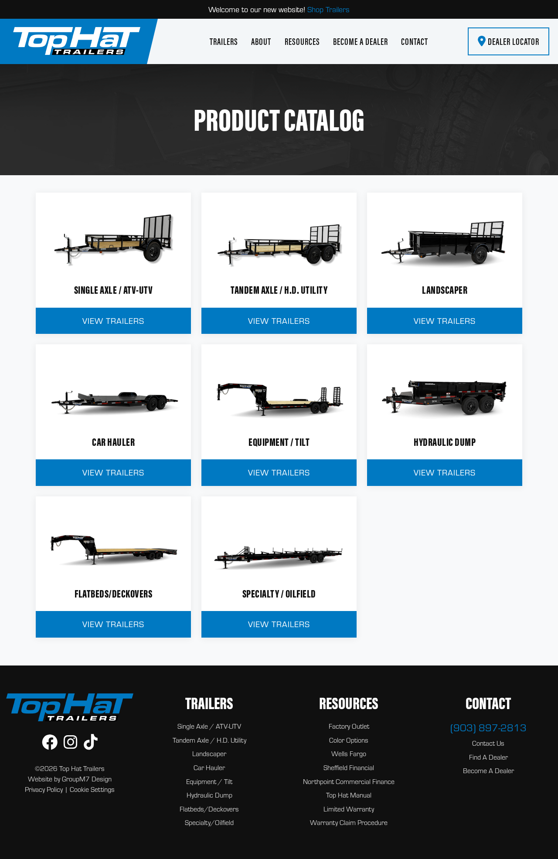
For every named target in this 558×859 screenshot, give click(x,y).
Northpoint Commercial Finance (349, 781)
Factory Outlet (349, 726)
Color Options (348, 740)
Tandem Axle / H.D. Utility (209, 740)
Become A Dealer (360, 41)
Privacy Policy (44, 789)
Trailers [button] (224, 41)
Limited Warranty (348, 809)
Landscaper (209, 753)
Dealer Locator (512, 41)
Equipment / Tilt (209, 781)
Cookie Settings (92, 789)
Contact (414, 41)
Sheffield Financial (348, 767)
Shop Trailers (328, 9)
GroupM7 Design (87, 778)
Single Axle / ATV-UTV (209, 726)
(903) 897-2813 (488, 727)
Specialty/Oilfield (209, 822)
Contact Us (488, 743)
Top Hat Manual (348, 795)
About (261, 41)
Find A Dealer (488, 757)
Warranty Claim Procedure (349, 822)
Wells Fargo (348, 753)
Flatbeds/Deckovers (209, 809)
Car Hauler (209, 767)
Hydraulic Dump (209, 795)
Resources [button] (302, 41)
